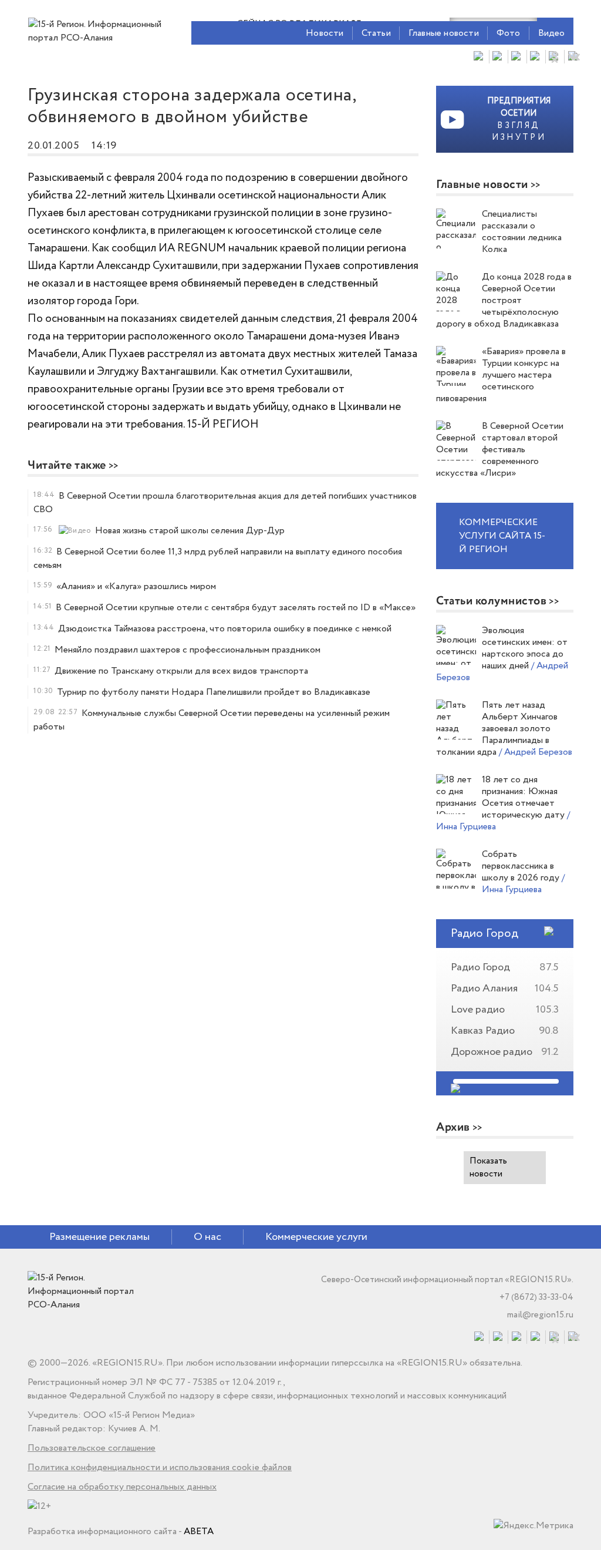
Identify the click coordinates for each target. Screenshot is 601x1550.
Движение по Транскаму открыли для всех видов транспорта (181, 671)
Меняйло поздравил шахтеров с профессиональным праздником (187, 650)
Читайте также (67, 465)
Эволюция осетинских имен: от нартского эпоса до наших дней (525, 648)
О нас (207, 1237)
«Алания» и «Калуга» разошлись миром (136, 586)
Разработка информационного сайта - (121, 1531)
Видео (551, 33)
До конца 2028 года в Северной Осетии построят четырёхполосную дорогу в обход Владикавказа (504, 300)
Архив (453, 1127)
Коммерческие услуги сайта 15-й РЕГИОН (502, 536)
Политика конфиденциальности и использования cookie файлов (160, 1467)
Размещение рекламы (99, 1237)
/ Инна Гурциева (523, 883)
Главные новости (443, 33)
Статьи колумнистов (491, 601)
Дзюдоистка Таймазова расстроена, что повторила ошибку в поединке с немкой (224, 629)
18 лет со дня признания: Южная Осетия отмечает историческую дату (524, 797)
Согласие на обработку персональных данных (122, 1487)
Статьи (376, 33)
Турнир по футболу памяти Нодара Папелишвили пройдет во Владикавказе (213, 692)
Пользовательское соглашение (92, 1448)
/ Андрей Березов (535, 752)
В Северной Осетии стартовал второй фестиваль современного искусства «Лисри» (499, 449)
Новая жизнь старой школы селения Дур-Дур (190, 530)
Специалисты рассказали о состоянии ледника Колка (522, 231)
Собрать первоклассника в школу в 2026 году (522, 866)
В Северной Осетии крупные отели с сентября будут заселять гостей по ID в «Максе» (236, 607)
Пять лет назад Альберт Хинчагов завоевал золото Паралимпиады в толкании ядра (497, 728)
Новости (324, 33)
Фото (509, 33)
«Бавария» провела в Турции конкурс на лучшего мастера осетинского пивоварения (501, 375)
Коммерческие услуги (316, 1237)
